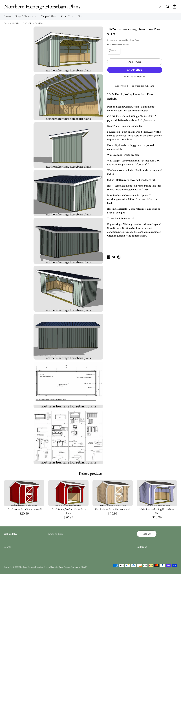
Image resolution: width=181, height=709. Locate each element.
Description (121, 85)
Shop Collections (24, 16)
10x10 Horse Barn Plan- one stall (24, 509)
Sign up (147, 533)
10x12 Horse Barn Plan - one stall (112, 509)
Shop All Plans (48, 16)
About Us (66, 16)
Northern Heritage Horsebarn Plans (42, 6)
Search (7, 546)
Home (7, 16)
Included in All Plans (143, 85)
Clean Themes (64, 567)
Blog (80, 16)
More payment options (134, 76)
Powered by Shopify (79, 567)
